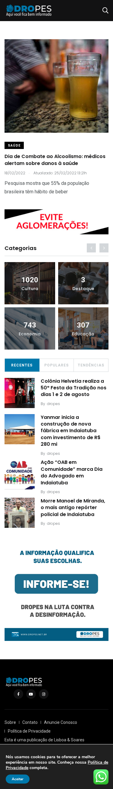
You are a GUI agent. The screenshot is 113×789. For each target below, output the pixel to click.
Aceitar (18, 779)
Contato (30, 722)
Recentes (22, 365)
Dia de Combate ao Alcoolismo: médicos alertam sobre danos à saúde (55, 160)
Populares (56, 365)
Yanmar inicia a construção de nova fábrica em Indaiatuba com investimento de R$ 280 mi (71, 431)
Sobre (10, 722)
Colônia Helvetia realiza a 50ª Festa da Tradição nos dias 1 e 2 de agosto (73, 388)
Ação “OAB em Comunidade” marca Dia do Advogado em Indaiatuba (71, 472)
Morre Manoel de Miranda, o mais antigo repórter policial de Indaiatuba (73, 507)
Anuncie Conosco (60, 722)
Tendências (91, 365)
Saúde (14, 145)
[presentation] (91, 247)
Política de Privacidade (29, 731)
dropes (53, 403)
